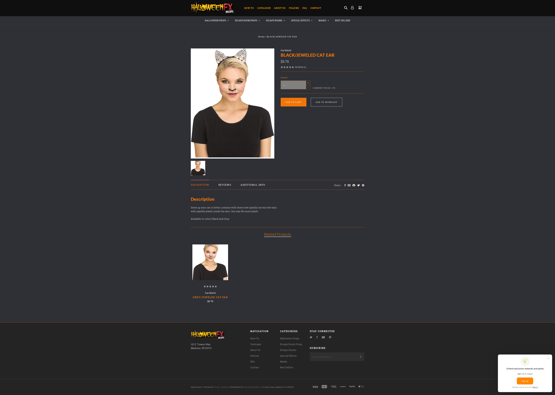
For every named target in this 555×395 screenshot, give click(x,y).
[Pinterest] (330, 337)
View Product (210, 262)
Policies (294, 8)
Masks (323, 20)
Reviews (224, 184)
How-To (249, 8)
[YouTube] (323, 337)
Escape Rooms (274, 20)
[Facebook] (317, 337)
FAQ (304, 8)
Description (200, 184)
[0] (360, 8)
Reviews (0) (300, 67)
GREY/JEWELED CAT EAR (210, 297)
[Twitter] (311, 337)
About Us (279, 8)
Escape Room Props (246, 20)
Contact (315, 8)
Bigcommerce (252, 387)
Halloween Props (215, 20)
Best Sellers (342, 20)
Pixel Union (221, 387)
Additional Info (252, 184)
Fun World (286, 50)
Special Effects (300, 20)
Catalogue (264, 8)
